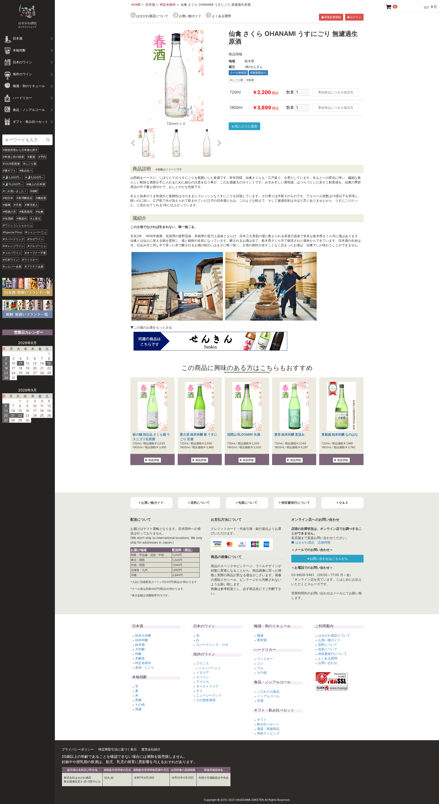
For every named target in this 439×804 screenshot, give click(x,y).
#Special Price (12, 232)
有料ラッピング (268, 733)
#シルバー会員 (12, 266)
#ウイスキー (30, 259)
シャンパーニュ (209, 668)
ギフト (262, 719)
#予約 (42, 156)
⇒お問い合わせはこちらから (327, 558)
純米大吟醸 (143, 635)
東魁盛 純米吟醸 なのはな (339, 434)
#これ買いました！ (15, 191)
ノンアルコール (268, 696)
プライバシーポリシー (78, 749)
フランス (202, 663)
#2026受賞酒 (11, 163)
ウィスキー (265, 659)
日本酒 (150, 4)
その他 (140, 704)
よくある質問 (221, 15)
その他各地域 (205, 700)
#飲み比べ (25, 170)
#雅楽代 (22, 218)
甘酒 (260, 700)
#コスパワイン (12, 253)
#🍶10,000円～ (13, 184)
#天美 (17, 204)
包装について (327, 649)
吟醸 (138, 654)
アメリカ (202, 681)
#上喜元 (35, 218)
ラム (260, 668)
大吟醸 (140, 649)
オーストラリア (207, 686)
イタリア (202, 672)
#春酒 (250, 80)
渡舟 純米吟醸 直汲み (289, 434)
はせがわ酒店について (152, 15)
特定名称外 (168, 4)
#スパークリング (13, 239)
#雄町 (34, 191)
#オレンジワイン (13, 246)
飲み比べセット (268, 724)
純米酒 (140, 644)
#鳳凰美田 (25, 211)
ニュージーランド (209, 695)
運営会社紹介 (151, 749)
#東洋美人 (31, 204)
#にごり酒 (29, 163)
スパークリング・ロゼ (212, 644)
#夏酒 (31, 156)
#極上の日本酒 (36, 184)
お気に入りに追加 (244, 126)
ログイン (355, 17)
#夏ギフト (9, 170)
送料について (327, 644)
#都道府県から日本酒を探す (20, 150)
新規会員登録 (332, 17)
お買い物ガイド (190, 15)
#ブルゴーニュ (37, 246)
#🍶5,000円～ (34, 177)
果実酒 (262, 640)
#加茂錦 (8, 218)
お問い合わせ (327, 663)
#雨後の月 (9, 211)
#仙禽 (39, 211)
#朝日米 (8, 198)
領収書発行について (332, 654)
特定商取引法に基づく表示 (117, 749)
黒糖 (138, 700)
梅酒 (260, 635)
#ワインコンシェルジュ (17, 225)
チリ (199, 691)
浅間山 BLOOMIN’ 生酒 (243, 434)
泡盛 (138, 709)
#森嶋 (6, 204)
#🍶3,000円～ (12, 177)
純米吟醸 (141, 640)
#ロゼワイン (35, 239)
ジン (260, 663)
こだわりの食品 (268, 691)
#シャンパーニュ (35, 232)
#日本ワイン (11, 259)
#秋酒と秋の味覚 (13, 156)
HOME (136, 4)
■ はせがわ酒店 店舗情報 (310, 542)
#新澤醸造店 (24, 198)
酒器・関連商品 (268, 729)
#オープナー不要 (35, 253)
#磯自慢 (41, 198)
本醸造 (140, 658)
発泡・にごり (144, 667)
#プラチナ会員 (34, 266)
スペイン (202, 677)
